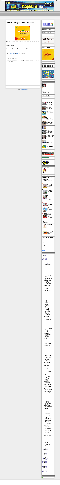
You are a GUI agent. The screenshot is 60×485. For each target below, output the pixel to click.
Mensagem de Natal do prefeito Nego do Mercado (47, 311)
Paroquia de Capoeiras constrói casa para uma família (48, 297)
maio (45, 454)
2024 (44, 258)
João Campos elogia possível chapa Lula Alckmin (47, 339)
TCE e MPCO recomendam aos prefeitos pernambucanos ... (47, 409)
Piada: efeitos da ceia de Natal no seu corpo (47, 302)
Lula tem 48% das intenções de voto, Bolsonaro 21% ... (47, 360)
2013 (44, 470)
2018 (44, 463)
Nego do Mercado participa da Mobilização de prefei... (48, 355)
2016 (44, 466)
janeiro (45, 459)
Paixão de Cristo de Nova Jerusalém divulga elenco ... (47, 392)
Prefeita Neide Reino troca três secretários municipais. (49, 127)
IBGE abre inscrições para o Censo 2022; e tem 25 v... (48, 357)
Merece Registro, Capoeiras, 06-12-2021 (48, 418)
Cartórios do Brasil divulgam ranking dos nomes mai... (47, 349)
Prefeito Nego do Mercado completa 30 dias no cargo (47, 369)
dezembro (45, 263)
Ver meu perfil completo (45, 92)
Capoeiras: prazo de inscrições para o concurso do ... (47, 300)
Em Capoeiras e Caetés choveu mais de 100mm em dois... (47, 291)
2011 (44, 472)
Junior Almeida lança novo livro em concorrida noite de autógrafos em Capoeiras (49, 122)
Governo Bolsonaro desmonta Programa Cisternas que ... (47, 420)
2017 (44, 465)
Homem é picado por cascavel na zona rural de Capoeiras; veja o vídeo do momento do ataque (50, 103)
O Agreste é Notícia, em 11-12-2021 (47, 387)
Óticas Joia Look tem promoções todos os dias (47, 363)
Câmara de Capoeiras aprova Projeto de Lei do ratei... (47, 376)
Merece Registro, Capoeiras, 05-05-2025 (49, 112)
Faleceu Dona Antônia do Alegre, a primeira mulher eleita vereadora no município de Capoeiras (50, 136)
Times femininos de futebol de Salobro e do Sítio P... (48, 406)
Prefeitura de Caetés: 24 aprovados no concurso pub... (48, 278)
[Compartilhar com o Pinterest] (24, 53)
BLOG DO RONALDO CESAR (47, 224)
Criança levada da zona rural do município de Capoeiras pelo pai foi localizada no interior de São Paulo (49, 108)
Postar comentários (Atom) (24, 89)
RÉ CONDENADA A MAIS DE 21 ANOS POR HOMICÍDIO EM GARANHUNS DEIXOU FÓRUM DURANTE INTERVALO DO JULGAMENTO (47, 180)
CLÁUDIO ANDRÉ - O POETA (47, 207)
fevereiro (45, 458)
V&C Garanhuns (45, 202)
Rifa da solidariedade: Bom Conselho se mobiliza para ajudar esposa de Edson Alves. (50, 186)
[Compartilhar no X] (23, 53)
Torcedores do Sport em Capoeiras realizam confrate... (47, 379)
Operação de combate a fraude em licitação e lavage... (47, 398)
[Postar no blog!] (22, 53)
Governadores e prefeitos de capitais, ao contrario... (48, 317)
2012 (44, 471)
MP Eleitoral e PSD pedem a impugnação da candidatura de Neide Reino (50, 146)
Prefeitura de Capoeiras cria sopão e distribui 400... (47, 326)
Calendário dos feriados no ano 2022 (47, 281)
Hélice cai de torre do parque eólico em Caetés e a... (47, 382)
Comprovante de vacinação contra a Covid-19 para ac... (47, 439)
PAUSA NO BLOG (49, 225)
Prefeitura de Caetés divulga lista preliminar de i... (47, 415)
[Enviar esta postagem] (19, 53)
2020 (44, 461)
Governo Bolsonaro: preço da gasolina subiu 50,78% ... (48, 389)
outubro (45, 448)
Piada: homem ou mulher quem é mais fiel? (47, 385)
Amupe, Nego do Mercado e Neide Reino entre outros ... (48, 328)
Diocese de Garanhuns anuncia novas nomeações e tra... (47, 413)
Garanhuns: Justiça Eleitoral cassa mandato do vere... (47, 442)
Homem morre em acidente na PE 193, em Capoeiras (47, 294)
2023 (44, 259)
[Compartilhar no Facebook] (24, 53)
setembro (45, 449)
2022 (44, 260)
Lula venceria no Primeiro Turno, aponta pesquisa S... (48, 436)
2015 (44, 467)
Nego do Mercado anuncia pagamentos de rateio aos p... (47, 270)
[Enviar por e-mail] (21, 53)
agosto (45, 450)
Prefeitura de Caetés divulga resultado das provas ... (47, 323)
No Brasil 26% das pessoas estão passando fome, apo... (47, 304)
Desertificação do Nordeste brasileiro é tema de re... (47, 426)
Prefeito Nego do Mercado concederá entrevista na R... (47, 283)
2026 (44, 255)
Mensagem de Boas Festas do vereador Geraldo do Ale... (47, 314)
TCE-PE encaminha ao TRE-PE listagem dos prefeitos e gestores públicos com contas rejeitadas (49, 132)
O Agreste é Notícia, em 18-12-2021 (47, 343)
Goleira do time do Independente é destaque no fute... (47, 336)
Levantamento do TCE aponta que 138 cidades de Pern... (47, 401)
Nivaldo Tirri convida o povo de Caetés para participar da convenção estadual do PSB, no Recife (49, 142)
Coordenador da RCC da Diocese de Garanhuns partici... (47, 366)
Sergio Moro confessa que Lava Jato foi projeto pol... (47, 273)
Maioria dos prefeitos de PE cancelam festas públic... (47, 444)
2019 (44, 462)
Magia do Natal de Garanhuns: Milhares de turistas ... (47, 423)
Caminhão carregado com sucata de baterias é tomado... (48, 276)
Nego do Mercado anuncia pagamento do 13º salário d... (47, 395)
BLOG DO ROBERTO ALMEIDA (48, 189)
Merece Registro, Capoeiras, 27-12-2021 (48, 288)
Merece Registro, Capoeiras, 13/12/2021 (47, 371)
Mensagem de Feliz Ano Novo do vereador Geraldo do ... (47, 265)
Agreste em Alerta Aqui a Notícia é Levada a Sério (47, 214)
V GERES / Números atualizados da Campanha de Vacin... (47, 433)
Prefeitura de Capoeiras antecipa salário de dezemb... (47, 320)
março (45, 457)
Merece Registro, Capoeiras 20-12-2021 (47, 334)
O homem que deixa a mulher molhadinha (47, 428)
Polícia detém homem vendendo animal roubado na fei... (47, 346)
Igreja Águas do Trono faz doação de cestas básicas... (48, 374)
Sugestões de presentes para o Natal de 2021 (47, 341)
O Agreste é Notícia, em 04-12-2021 (47, 431)
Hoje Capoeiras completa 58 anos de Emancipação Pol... (47, 331)
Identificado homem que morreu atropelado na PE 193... (47, 286)
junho (45, 453)
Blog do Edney (45, 195)
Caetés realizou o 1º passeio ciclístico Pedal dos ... (47, 352)
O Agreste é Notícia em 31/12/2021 (47, 267)
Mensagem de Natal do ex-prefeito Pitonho (47, 309)
